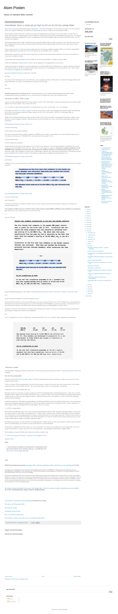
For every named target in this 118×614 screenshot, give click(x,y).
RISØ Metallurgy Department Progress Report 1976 (18, 156)
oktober (90, 237)
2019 (87, 220)
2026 (87, 209)
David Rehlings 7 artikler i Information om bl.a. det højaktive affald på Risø (25, 518)
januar (89, 293)
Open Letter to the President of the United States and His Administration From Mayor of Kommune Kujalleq (106, 165)
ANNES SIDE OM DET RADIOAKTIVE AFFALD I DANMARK (106, 158)
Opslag (10, 598)
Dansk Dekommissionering (12, 28)
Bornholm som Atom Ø (93, 266)
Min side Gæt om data (11, 508)
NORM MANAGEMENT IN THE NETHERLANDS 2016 (106, 191)
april (89, 286)
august (89, 241)
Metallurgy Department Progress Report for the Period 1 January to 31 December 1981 (54, 291)
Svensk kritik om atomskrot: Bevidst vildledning (18, 500)
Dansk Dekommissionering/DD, (19, 379)
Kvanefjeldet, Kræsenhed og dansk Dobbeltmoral (106, 186)
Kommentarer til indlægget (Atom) (19, 579)
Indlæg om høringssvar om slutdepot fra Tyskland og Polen (106, 181)
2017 (87, 224)
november (90, 235)
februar (90, 291)
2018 (87, 222)
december (90, 232)
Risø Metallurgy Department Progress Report (17, 193)
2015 (87, 228)
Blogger (65, 609)
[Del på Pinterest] (39, 523)
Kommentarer (12, 601)
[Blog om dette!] (33, 523)
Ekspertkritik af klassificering (12, 511)
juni (89, 245)
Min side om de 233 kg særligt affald (14, 504)
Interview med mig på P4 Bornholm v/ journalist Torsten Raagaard (24, 435)
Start (43, 576)
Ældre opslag (77, 576)
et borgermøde (34, 28)
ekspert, (16, 49)
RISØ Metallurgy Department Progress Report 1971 (18, 124)
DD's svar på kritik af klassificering (14, 514)
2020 (87, 218)
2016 (87, 226)
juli (89, 243)
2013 (87, 296)
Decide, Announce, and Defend (95, 251)
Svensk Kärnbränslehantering (15, 73)
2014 (87, 231)
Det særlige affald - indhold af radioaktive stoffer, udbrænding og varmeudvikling (48, 465)
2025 (87, 211)
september (90, 239)
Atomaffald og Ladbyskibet (94, 268)
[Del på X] (35, 523)
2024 (87, 213)
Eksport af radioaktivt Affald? (95, 260)
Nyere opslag (8, 576)
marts (89, 289)
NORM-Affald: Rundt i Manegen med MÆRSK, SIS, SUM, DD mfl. (106, 197)
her (18, 416)
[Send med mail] (32, 523)
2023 (87, 215)
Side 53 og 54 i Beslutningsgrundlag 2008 (17, 450)
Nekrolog (88, 24)
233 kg (76, 411)
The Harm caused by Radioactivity (106, 202)
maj (89, 284)
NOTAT (39, 393)
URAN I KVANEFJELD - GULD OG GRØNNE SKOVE (106, 172)
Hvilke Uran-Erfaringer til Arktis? (106, 176)
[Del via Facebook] (37, 523)
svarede (25, 63)
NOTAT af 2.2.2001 (20, 110)
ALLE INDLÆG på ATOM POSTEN (106, 148)
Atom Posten (14, 8)
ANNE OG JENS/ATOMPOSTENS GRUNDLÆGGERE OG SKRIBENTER (106, 153)
